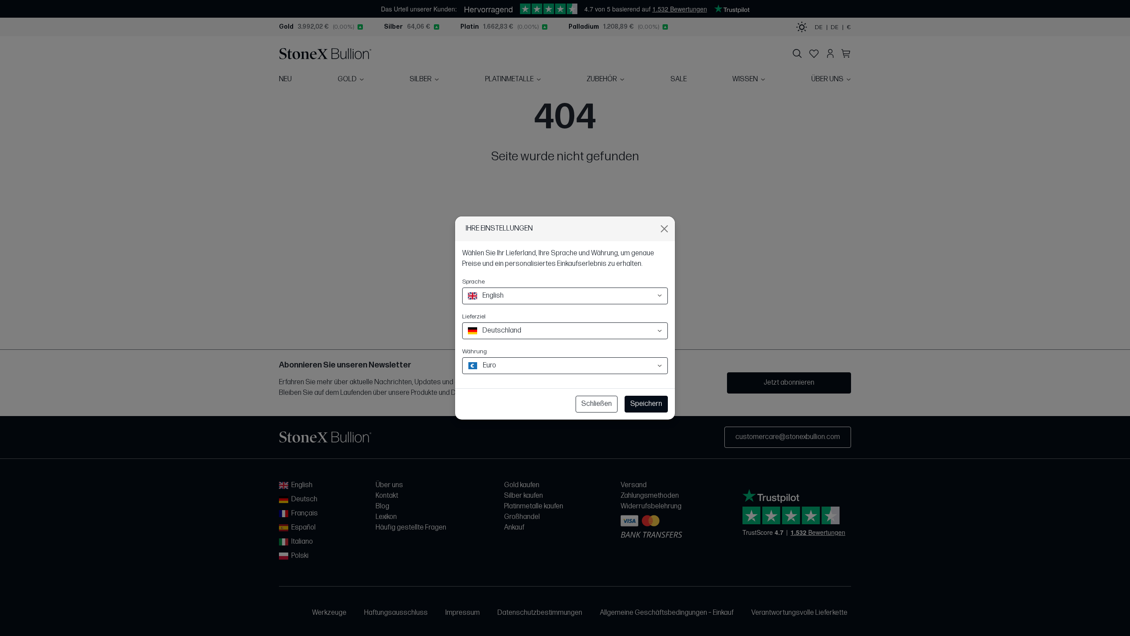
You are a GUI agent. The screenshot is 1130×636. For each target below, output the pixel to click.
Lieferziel (474, 316)
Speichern (646, 404)
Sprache (473, 281)
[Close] (664, 229)
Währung (474, 351)
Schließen (596, 404)
